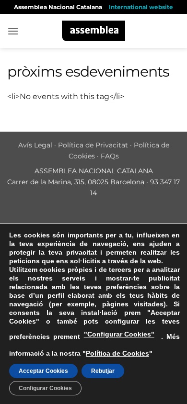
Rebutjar (103, 371)
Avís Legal (35, 145)
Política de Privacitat (93, 145)
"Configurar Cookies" (119, 334)
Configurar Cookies (45, 388)
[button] (13, 31)
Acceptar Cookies (43, 371)
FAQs (110, 156)
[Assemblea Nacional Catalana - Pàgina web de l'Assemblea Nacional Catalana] (93, 31)
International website (141, 7)
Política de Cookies (117, 353)
